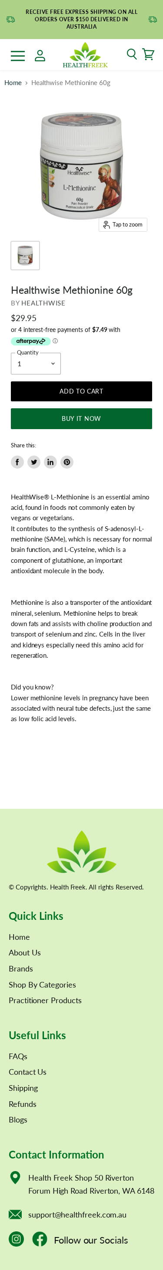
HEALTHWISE (43, 303)
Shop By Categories (42, 984)
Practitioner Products (45, 1000)
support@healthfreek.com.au (77, 1214)
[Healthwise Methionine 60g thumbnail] (25, 255)
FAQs (18, 1056)
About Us (24, 952)
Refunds (23, 1104)
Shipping (23, 1088)
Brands (21, 968)
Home (13, 82)
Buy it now (81, 418)
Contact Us (28, 1071)
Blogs (18, 1119)
